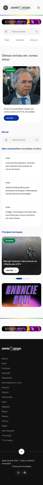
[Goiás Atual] (20, 8)
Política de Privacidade (21, 466)
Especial (5, 387)
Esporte (5, 392)
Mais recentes (9, 148)
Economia (12, 40)
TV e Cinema (7, 440)
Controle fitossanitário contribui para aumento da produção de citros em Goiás (20, 166)
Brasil (4, 363)
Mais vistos (21, 148)
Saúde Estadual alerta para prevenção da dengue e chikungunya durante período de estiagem (21, 190)
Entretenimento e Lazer (12, 383)
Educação (26, 40)
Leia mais (9, 118)
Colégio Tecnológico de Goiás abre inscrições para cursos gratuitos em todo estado (21, 215)
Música (5, 416)
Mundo (5, 411)
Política (5, 421)
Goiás (8, 158)
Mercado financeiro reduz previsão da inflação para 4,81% (20, 262)
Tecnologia (6, 435)
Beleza (5, 359)
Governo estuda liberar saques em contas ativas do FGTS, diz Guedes (19, 110)
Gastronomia (7, 397)
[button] (14, 278)
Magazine (6, 407)
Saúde (4, 426)
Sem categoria (8, 431)
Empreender (7, 378)
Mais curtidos (34, 148)
